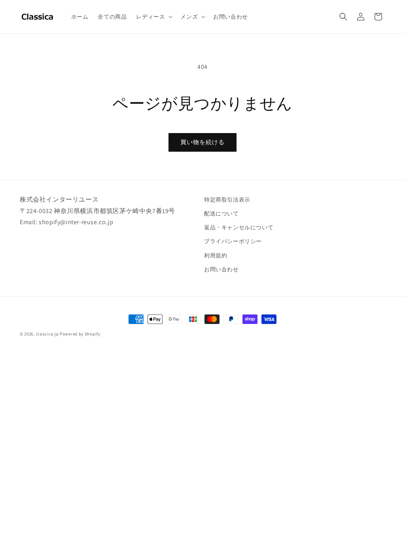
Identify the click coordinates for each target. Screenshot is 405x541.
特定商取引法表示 (227, 199)
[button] (153, 16)
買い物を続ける (202, 142)
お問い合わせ (221, 269)
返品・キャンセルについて (238, 227)
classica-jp (47, 334)
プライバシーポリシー (233, 241)
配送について (221, 213)
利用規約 (215, 255)
